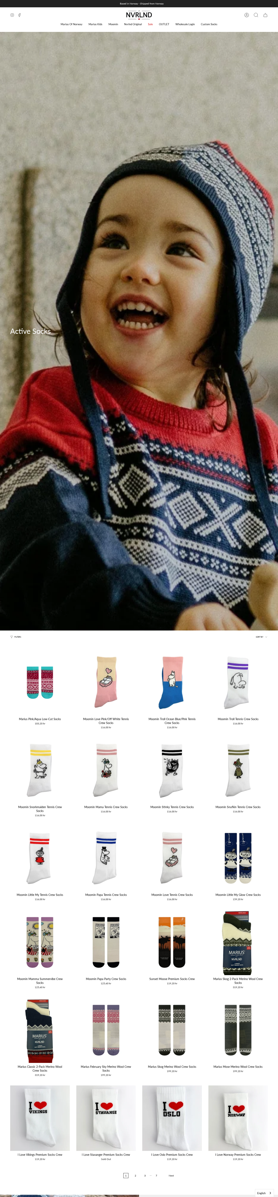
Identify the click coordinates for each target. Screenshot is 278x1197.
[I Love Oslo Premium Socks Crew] (172, 1118)
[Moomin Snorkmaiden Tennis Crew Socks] (40, 770)
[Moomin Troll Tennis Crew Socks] (238, 682)
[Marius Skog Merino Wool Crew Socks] (172, 1030)
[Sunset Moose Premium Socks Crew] (172, 942)
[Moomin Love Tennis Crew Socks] (172, 858)
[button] (71, 24)
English (261, 1193)
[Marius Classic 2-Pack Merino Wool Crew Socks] (40, 1030)
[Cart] (265, 15)
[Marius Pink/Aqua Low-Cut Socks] (40, 682)
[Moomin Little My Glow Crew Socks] (238, 858)
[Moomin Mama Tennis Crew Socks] (106, 770)
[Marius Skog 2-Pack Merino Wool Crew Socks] (238, 942)
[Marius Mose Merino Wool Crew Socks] (238, 1030)
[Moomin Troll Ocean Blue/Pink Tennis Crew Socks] (172, 682)
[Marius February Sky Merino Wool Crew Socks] (106, 1030)
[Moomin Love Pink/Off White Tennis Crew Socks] (106, 682)
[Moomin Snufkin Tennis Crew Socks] (238, 770)
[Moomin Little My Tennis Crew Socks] (40, 858)
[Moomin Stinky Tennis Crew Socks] (172, 770)
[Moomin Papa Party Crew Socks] (106, 942)
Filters (17, 637)
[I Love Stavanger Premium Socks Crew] (106, 1118)
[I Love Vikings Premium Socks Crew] (40, 1118)
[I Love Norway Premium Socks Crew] (238, 1118)
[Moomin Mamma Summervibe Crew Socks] (40, 942)
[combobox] (264, 1193)
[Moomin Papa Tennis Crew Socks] (106, 858)
